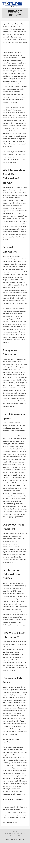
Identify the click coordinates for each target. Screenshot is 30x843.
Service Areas (15, 835)
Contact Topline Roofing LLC (15, 833)
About (15, 831)
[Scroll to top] (26, 840)
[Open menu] (26, 4)
